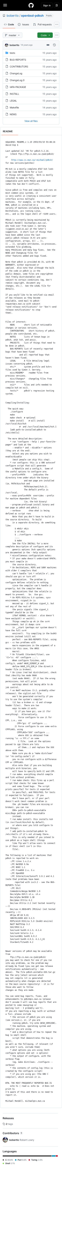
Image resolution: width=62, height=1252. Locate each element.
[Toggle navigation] (5, 5)
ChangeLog (16, 73)
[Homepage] (31, 5)
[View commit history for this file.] (54, 45)
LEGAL (13, 100)
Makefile (14, 107)
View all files (31, 121)
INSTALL (14, 93)
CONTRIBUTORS (19, 66)
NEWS (13, 114)
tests (12, 52)
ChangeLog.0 (17, 80)
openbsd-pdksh (32, 15)
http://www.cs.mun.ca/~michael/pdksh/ (32, 160)
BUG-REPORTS (18, 59)
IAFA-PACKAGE (18, 87)
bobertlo (13, 15)
